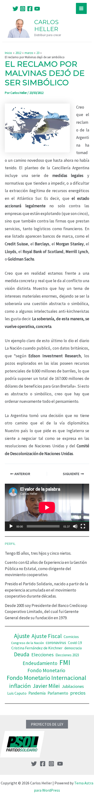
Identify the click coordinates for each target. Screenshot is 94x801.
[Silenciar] (75, 526)
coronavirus (56, 642)
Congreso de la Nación (27, 643)
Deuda (21, 654)
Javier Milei (46, 685)
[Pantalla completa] (83, 526)
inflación (20, 686)
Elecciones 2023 (67, 655)
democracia (73, 648)
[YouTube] (37, 8)
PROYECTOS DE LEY (47, 724)
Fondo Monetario (46, 670)
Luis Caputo (17, 693)
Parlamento (57, 693)
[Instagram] (22, 8)
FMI (64, 662)
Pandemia (37, 693)
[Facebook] (30, 8)
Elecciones (42, 654)
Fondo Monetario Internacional (46, 678)
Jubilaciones (73, 686)
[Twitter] (15, 8)
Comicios (71, 636)
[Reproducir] (11, 526)
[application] (47, 507)
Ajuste (22, 636)
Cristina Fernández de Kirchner (36, 647)
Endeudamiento (40, 663)
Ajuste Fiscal (47, 635)
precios (78, 693)
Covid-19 (75, 642)
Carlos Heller (46, 26)
